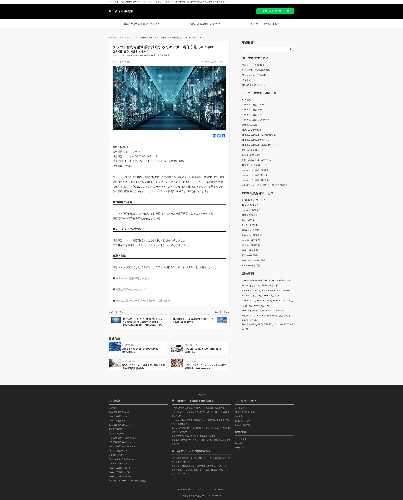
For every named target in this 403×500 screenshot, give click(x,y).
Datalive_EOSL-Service (215, 62)
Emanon (217, 496)
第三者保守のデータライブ (131, 289)
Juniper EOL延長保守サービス (132, 278)
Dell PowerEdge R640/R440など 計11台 (262, 324)
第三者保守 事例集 (121, 11)
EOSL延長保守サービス (275, 11)
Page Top (202, 394)
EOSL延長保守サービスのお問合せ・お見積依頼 (143, 300)
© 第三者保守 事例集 (191, 496)
